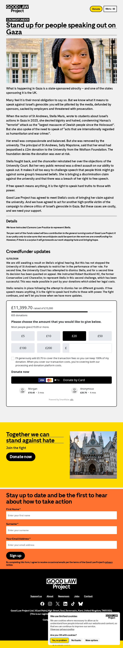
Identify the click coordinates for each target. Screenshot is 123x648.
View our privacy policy (62, 629)
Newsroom (63, 596)
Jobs (76, 596)
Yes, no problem (59, 640)
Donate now (21, 456)
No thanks (76, 640)
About (50, 596)
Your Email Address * (18, 538)
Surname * (12, 523)
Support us (36, 596)
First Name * (13, 509)
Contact (88, 596)
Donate (96, 8)
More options (92, 640)
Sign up (15, 556)
